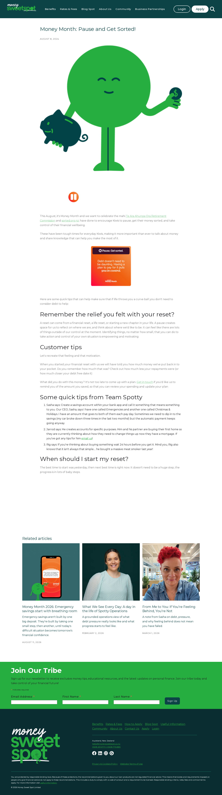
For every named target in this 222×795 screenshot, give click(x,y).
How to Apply (133, 724)
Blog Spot (88, 9)
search (212, 9)
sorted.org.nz (70, 220)
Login (182, 9)
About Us (105, 9)
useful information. (48, 783)
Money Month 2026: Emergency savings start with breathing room (49, 609)
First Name (71, 696)
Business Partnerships (150, 9)
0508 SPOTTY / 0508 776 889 (106, 747)
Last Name (123, 696)
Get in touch (145, 382)
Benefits (50, 9)
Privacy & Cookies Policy (105, 764)
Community (123, 9)
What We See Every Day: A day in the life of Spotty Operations (108, 609)
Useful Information (173, 724)
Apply (145, 728)
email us (86, 438)
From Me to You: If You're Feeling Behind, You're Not (168, 609)
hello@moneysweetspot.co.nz (106, 744)
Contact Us (132, 728)
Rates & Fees (68, 9)
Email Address (23, 696)
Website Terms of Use (131, 764)
